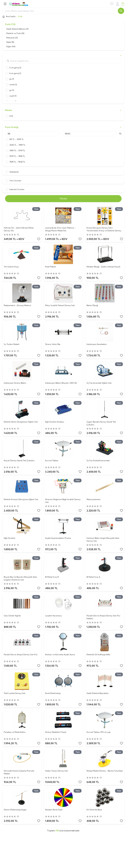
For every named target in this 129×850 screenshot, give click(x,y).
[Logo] (22, 4)
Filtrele (63, 198)
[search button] (121, 11)
